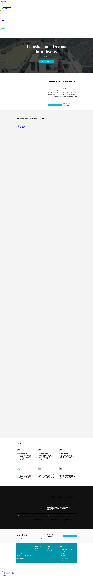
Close (1, 567)
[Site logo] (6, 18)
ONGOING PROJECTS (8, 572)
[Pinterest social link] (73, 131)
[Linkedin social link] (75, 131)
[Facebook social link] (71, 131)
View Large (73, 129)
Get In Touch (3, 28)
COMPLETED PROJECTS (9, 573)
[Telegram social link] (76, 131)
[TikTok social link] (68, 559)
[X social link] (72, 131)
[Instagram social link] (65, 559)
